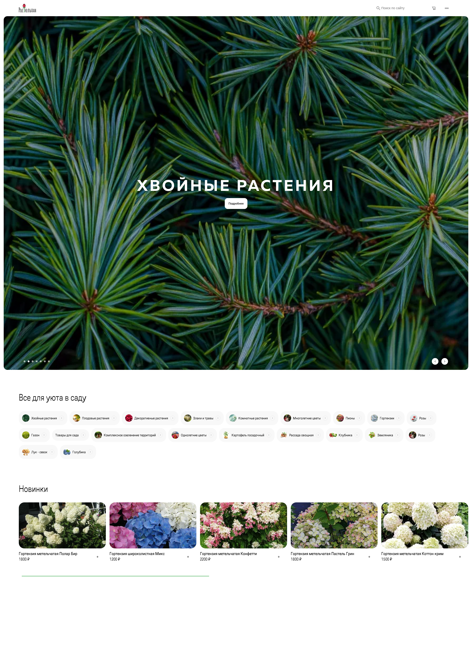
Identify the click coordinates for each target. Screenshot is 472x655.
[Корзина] (434, 8)
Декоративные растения (151, 418)
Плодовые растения (95, 418)
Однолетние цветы (193, 435)
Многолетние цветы (307, 418)
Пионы (350, 418)
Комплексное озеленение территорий (130, 435)
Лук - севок (39, 452)
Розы (422, 418)
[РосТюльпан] (27, 8)
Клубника (345, 435)
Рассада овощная (301, 435)
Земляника (385, 435)
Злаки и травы (203, 418)
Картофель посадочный (248, 435)
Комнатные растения (253, 418)
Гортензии (387, 418)
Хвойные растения (44, 418)
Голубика (79, 452)
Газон (35, 435)
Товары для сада (67, 435)
